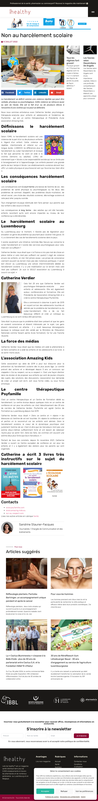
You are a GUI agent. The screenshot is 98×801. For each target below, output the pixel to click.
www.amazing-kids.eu (15, 510)
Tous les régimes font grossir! (73, 60)
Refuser (64, 791)
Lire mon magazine (43, 761)
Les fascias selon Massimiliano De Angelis (89, 62)
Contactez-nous (80, 761)
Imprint (83, 797)
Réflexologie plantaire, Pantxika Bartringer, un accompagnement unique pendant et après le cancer (26, 597)
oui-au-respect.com (15, 513)
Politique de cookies (52, 797)
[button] (8, 92)
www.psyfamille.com (15, 507)
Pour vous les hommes (62, 594)
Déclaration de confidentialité (70, 797)
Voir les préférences (84, 791)
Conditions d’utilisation (78, 765)
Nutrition (58, 767)
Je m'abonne (81, 736)
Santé (35, 516)
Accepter (45, 791)
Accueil (58, 761)
